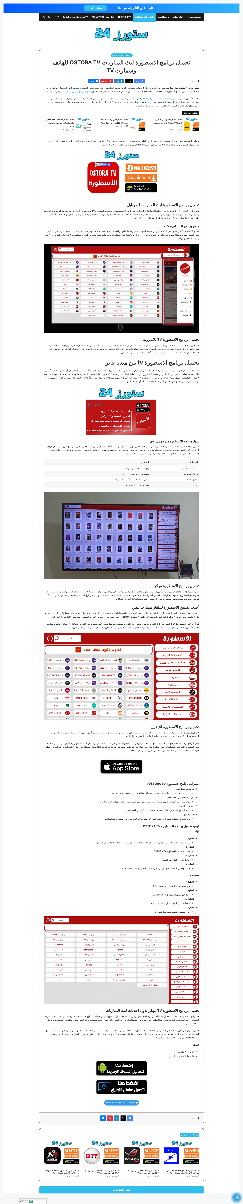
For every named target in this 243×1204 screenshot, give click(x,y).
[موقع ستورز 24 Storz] (121, 33)
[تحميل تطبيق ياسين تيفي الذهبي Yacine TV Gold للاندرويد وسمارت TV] (191, 125)
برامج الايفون (163, 16)
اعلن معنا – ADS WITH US (103, 16)
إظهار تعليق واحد (121, 1189)
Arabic (24, 1201)
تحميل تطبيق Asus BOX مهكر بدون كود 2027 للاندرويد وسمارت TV (143, 1171)
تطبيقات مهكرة (194, 16)
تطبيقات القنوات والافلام (144, 16)
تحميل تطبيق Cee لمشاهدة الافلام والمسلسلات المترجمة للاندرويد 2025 (60, 123)
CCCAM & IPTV (124, 16)
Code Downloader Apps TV (75, 16)
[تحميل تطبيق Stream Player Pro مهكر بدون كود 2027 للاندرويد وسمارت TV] (182, 1154)
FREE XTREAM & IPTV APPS (120, 1102)
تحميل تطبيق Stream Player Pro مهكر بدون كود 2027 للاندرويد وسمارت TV (183, 1171)
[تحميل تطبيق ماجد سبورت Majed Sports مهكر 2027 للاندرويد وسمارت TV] (61, 1154)
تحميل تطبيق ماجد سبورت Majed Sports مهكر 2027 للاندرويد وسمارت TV (62, 1171)
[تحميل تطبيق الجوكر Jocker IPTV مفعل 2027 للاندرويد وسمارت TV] (137, 125)
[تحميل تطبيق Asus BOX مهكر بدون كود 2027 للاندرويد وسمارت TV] (141, 1154)
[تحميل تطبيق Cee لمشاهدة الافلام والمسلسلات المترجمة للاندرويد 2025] (83, 125)
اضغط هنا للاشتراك (95, 8)
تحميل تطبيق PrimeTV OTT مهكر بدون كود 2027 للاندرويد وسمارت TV (102, 1171)
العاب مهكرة (178, 16)
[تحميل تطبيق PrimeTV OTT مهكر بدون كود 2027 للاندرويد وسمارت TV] (102, 1154)
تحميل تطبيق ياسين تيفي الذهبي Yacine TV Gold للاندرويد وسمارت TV (167, 123)
